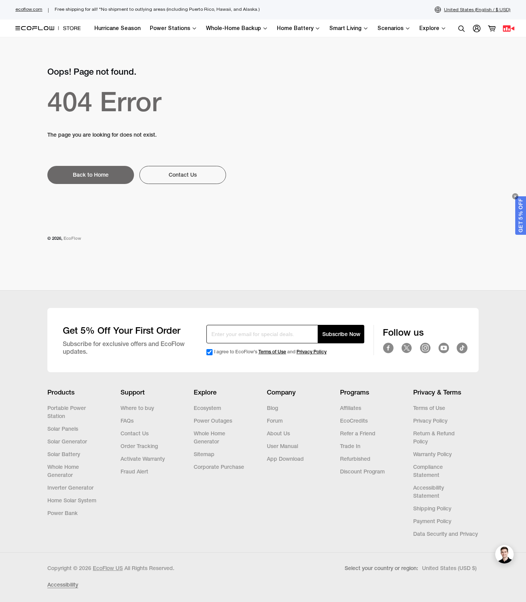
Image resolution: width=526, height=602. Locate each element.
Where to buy (137, 408)
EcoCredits (354, 421)
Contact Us (135, 433)
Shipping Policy (432, 508)
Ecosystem (207, 408)
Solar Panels (62, 429)
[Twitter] (406, 348)
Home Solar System (71, 500)
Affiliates (350, 408)
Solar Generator (67, 441)
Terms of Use (272, 352)
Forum (275, 421)
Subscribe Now (341, 334)
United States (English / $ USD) (477, 9)
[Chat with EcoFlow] (504, 554)
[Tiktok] (462, 348)
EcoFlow (72, 238)
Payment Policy (432, 521)
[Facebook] (388, 348)
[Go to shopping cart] (492, 28)
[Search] (461, 28)
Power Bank (62, 513)
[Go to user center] (476, 28)
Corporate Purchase (219, 467)
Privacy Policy (312, 352)
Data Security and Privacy (445, 534)
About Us (278, 433)
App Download (285, 459)
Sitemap (204, 454)
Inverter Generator (70, 488)
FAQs (127, 421)
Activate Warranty (143, 459)
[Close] (515, 196)
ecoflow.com (28, 9)
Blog (272, 408)
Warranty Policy (432, 454)
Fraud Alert (134, 471)
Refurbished (356, 459)
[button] (520, 215)
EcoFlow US (108, 568)
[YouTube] (443, 348)
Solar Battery (63, 454)
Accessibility (62, 585)
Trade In (350, 446)
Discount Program (362, 471)
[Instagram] (425, 348)
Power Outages (213, 421)
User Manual (282, 446)
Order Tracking (139, 446)
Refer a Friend (357, 433)
